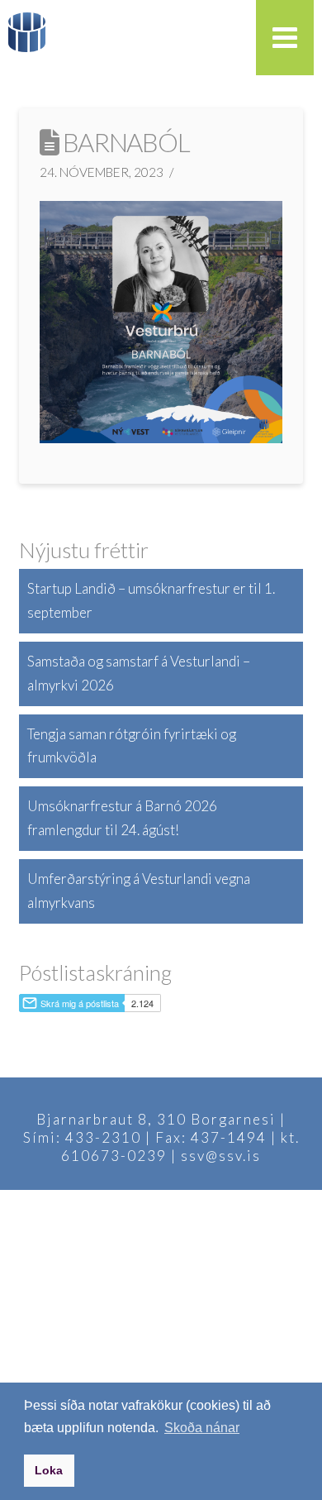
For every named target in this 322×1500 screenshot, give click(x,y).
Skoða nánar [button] (201, 1428)
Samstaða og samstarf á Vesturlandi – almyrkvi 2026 (138, 673)
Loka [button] (49, 1470)
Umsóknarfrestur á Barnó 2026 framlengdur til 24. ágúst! (122, 817)
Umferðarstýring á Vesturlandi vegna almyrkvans (138, 890)
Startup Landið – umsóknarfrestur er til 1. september (151, 600)
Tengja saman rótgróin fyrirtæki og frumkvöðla (131, 746)
